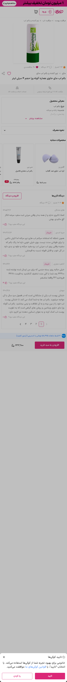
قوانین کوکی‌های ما (35, 667)
